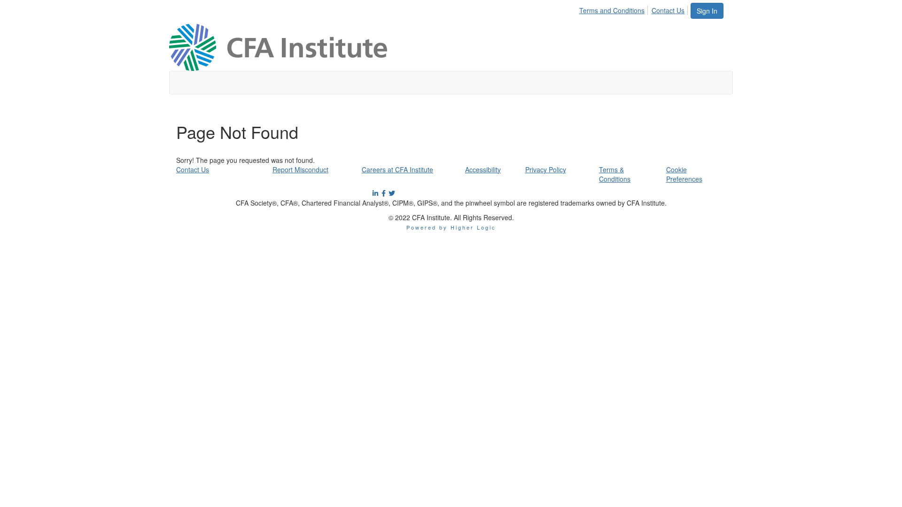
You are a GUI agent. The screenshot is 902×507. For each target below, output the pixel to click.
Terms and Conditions (612, 10)
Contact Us (668, 10)
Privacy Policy (545, 169)
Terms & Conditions (614, 174)
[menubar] (634, 9)
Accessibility (483, 169)
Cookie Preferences (684, 174)
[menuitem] (614, 9)
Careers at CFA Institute (397, 169)
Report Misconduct (300, 169)
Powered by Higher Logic (451, 227)
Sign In (707, 10)
